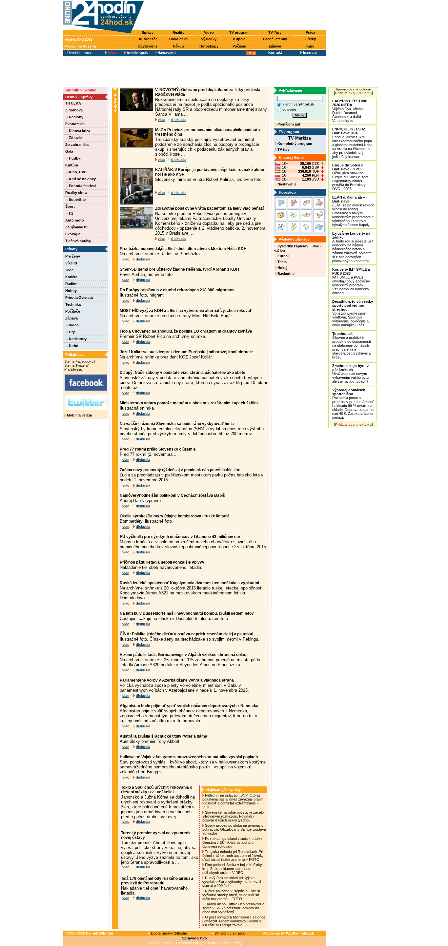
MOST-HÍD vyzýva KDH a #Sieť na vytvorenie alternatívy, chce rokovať (186, 310)
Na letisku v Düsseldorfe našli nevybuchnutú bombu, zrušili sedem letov (187, 613)
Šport (70, 206)
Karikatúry (77, 339)
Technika (73, 304)
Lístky (310, 39)
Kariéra (71, 277)
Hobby (71, 291)
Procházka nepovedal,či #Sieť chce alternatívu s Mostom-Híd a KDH (183, 248)
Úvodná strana (78, 53)
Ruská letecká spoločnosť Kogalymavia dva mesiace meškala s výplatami (189, 583)
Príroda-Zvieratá (79, 297)
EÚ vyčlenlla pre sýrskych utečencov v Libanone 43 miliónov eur (180, 536)
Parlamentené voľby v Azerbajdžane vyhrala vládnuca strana (177, 680)
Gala (69, 151)
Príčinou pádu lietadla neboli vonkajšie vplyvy (162, 562)
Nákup (178, 46)
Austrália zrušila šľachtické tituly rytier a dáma (163, 736)
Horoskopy (208, 46)
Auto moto (74, 220)
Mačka (154, 943)
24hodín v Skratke (80, 90)
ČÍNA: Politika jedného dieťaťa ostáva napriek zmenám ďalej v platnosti (186, 634)
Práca (310, 32)
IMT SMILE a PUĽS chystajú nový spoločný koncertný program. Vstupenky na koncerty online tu (351, 281)
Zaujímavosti (76, 227)
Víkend (71, 263)
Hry (71, 332)
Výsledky (208, 39)
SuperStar (77, 200)
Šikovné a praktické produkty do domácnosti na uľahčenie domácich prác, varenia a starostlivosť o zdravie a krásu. (351, 345)
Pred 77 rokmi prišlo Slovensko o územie (158, 449)
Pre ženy (72, 256)
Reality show (76, 193)
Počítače (72, 311)
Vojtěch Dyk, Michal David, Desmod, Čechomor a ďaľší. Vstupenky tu (350, 111)
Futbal (282, 256)
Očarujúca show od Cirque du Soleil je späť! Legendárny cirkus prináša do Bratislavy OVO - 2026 (351, 177)
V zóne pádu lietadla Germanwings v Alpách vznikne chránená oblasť (184, 654)
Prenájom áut (288, 124)
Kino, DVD (77, 172)
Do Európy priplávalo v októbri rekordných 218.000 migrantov (177, 290)
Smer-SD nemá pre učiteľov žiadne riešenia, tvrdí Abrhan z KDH (179, 269)
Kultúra (71, 165)
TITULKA (73, 103)
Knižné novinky (82, 179)
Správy (147, 32)
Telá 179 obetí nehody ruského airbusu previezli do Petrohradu (157, 880)
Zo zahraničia (77, 144)
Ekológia (72, 234)
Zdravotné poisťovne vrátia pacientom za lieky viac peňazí (209, 208)
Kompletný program (294, 143)
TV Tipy (274, 32)
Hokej (281, 268)
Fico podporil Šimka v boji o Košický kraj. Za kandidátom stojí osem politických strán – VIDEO (232, 869)
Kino (310, 46)
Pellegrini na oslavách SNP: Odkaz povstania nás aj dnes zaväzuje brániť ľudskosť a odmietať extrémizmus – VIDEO (232, 801)
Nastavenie (286, 184)
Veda (69, 270)
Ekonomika (75, 124)
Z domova (74, 110)
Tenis (281, 262)
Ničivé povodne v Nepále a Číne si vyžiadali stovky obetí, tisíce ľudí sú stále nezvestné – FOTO (231, 895)
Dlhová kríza (79, 131)
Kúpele (239, 39)
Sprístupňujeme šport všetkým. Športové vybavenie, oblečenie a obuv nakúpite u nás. (352, 313)
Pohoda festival (82, 186)
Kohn (73, 346)
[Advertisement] (236, 15)
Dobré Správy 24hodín (168, 933)
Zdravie (75, 138)
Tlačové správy (78, 241)
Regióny (75, 117)
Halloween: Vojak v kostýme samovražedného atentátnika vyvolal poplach (189, 757)
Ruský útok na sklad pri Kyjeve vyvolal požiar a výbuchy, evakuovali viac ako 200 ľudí (231, 882)
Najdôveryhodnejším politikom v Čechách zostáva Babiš (172, 495)
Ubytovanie (147, 46)
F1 (70, 213)
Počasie (239, 46)
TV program (239, 32)
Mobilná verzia (79, 415)
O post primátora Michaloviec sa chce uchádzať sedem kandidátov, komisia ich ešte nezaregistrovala (233, 921)
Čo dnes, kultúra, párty (223, 943)
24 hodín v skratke (229, 933)
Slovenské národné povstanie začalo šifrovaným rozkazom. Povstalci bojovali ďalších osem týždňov (233, 816)
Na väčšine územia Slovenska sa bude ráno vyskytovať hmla (177, 423)
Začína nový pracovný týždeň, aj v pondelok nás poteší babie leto (180, 470)
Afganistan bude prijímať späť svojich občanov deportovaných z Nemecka (189, 706)
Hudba (74, 158)
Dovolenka (178, 39)
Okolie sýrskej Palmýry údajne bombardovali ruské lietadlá (175, 516)
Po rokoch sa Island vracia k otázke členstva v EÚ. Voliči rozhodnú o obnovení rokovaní (232, 842)
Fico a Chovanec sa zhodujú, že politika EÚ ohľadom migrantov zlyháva (186, 331)
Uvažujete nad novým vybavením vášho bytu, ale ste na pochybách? (351, 373)
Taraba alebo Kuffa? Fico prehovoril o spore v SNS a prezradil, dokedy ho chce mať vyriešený (233, 908)
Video (209, 32)
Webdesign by (288, 933)
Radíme (71, 284)
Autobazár (148, 39)
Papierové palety (189, 943)
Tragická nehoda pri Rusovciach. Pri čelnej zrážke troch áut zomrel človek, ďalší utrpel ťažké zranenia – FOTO (232, 855)
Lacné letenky (275, 39)
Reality (178, 32)
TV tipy (283, 149)
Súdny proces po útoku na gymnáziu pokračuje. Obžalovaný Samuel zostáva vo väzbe (234, 829)
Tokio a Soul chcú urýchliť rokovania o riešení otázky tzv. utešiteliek (156, 789)
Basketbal (285, 274)
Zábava (275, 46)
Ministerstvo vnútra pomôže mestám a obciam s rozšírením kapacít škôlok (189, 403)
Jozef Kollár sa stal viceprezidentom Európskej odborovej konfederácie (186, 352)
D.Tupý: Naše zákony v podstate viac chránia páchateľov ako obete (182, 372)
